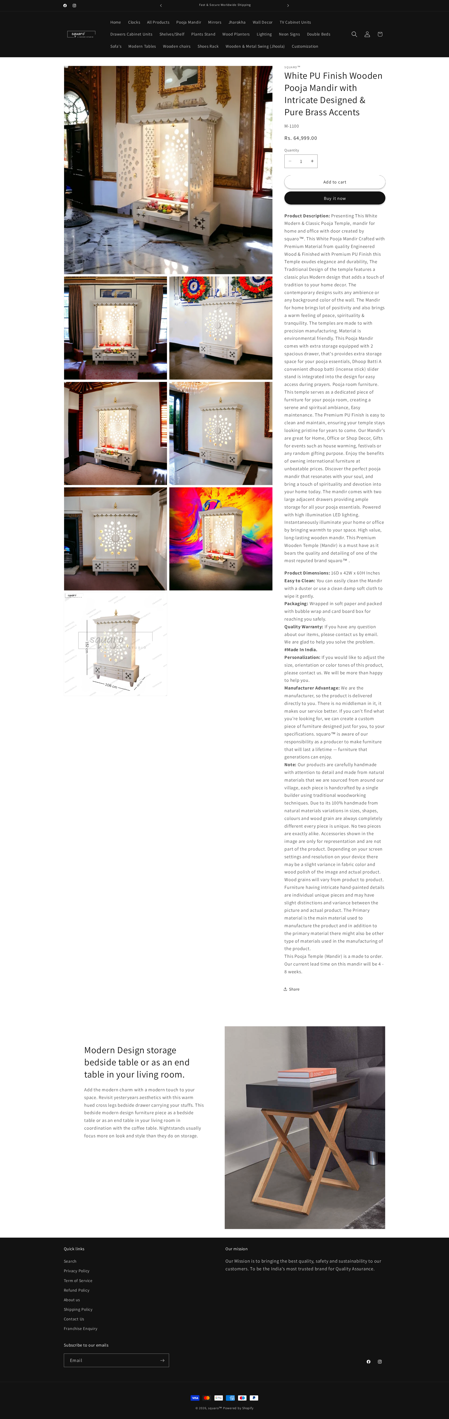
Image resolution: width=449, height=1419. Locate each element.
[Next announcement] (288, 5)
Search (70, 1261)
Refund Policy (77, 1290)
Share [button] (294, 989)
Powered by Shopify (238, 1408)
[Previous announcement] (161, 5)
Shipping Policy (78, 1309)
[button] (354, 34)
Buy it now (335, 198)
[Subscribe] (162, 1360)
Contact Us (74, 1319)
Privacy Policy (77, 1270)
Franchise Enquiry (81, 1328)
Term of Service (78, 1280)
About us (72, 1299)
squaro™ (215, 1408)
